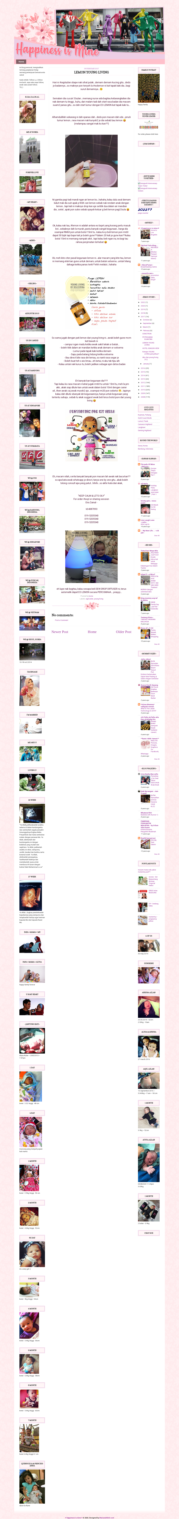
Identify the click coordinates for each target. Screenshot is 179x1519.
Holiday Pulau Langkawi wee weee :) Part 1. (154, 490)
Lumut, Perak (143, 421)
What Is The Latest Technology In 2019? (148, 710)
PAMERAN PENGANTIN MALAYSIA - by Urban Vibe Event (149, 824)
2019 (143, 309)
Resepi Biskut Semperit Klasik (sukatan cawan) (154, 726)
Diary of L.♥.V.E (147, 628)
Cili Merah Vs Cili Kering (154, 507)
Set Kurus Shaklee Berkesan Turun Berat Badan (154, 692)
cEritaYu (144, 484)
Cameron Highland (145, 424)
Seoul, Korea (143, 446)
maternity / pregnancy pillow (153, 919)
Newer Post (59, 632)
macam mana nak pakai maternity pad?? (147, 871)
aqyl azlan (89, 599)
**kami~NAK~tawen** (150, 739)
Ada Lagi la (145, 524)
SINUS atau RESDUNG (153, 891)
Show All (157, 535)
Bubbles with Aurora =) (149, 815)
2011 (143, 386)
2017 (143, 317)
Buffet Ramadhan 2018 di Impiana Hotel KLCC (155, 800)
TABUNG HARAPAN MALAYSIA (148, 620)
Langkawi (141, 427)
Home (21, 62)
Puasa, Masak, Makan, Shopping (154, 633)
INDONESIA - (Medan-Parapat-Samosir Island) (154, 252)
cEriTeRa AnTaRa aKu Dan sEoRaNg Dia (150, 718)
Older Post (123, 632)
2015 (143, 372)
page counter (143, 213)
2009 (143, 393)
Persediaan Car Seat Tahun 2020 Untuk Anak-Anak (155, 780)
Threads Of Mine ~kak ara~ (148, 465)
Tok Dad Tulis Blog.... (149, 245)
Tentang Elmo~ (147, 617)
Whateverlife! (146, 813)
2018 (143, 313)
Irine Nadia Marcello (149, 774)
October (146, 320)
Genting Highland (144, 430)
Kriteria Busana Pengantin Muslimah (148, 830)
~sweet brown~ (147, 273)
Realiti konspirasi (148, 838)
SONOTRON (146, 334)
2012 (143, 382)
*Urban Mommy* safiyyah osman (147, 705)
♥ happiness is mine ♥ (150, 228)
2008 (143, 397)
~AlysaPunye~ (147, 265)
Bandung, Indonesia (145, 449)
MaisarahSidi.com (106, 1518)
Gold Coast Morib (145, 418)
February (146, 330)
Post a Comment (61, 620)
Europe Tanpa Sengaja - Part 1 (154, 471)
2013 (143, 379)
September (147, 323)
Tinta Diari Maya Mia (149, 551)
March (145, 327)
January (146, 364)
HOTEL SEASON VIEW (150, 348)
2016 (143, 368)
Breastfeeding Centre (149, 267)
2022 (143, 302)
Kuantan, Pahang (144, 415)
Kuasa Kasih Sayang (149, 685)
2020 (143, 306)
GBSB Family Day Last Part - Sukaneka (155, 605)
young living (98, 599)
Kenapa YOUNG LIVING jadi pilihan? (150, 353)
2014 (143, 375)
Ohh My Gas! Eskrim (153, 842)
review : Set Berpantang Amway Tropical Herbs (153, 881)
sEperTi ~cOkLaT (148, 574)
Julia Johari (146, 659)
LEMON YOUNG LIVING (148, 344)
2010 (143, 390)
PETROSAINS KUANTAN (147, 338)
